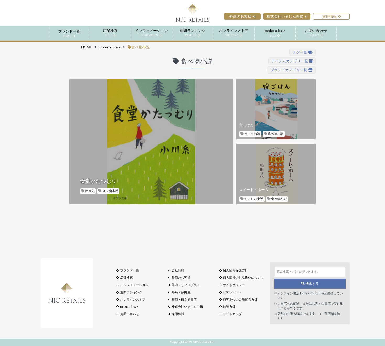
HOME (86, 47)
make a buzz (109, 47)
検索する (311, 284)
